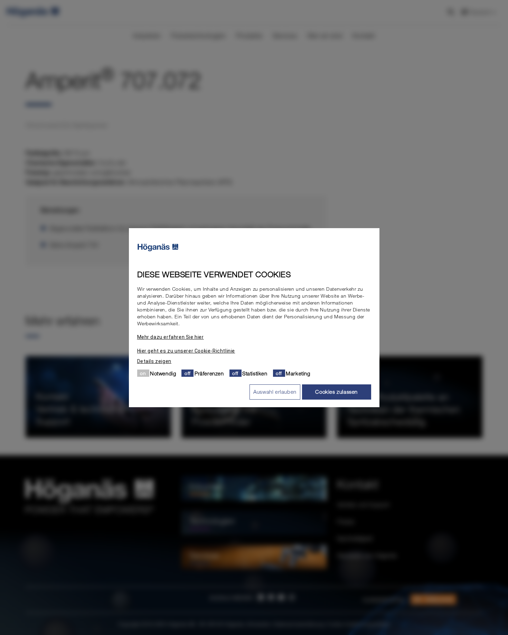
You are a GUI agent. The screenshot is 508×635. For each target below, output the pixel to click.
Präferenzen (209, 373)
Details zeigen (154, 361)
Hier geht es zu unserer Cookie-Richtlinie (186, 350)
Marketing (298, 373)
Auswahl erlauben (275, 392)
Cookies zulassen (336, 392)
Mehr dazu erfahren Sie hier (170, 336)
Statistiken (254, 373)
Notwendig (163, 373)
